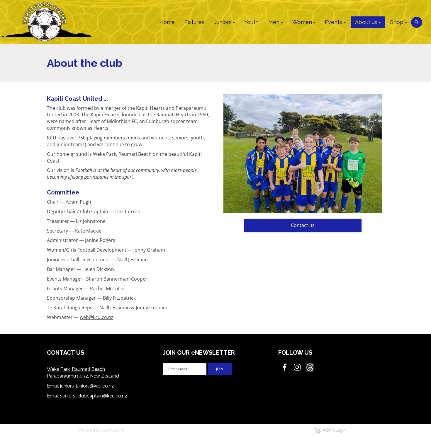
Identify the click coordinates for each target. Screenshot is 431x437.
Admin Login (333, 430)
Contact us (303, 225)
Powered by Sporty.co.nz (101, 430)
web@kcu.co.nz (96, 317)
